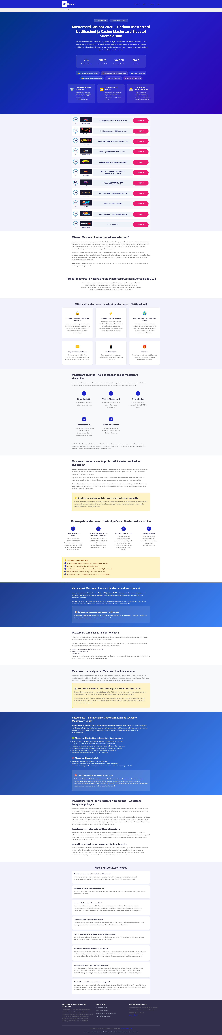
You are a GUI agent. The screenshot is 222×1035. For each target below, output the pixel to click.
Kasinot (137, 4)
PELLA (140, 120)
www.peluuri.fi (133, 1015)
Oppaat (152, 4)
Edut (145, 4)
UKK (158, 4)
